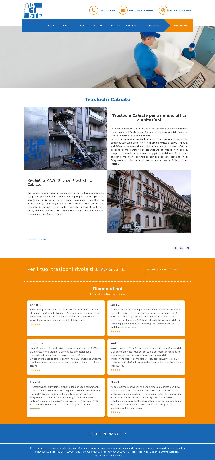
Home (50, 25)
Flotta (115, 25)
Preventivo (181, 25)
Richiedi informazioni (162, 269)
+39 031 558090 (107, 10)
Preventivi (133, 25)
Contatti (153, 25)
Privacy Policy (99, 455)
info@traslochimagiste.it (142, 10)
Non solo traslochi (90, 25)
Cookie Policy (116, 455)
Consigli (65, 25)
